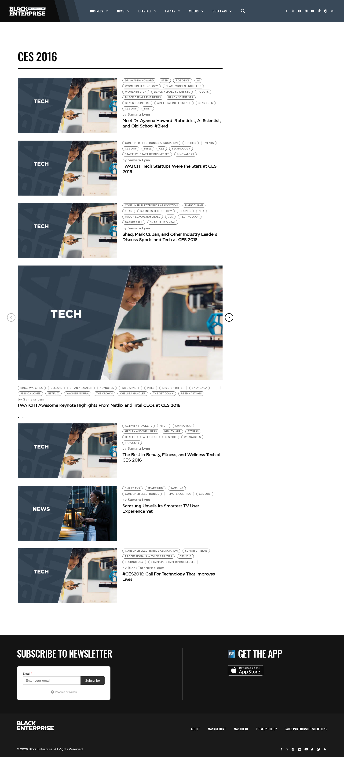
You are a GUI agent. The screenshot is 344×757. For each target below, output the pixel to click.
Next (229, 317)
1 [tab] (18, 417)
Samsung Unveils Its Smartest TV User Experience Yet (160, 508)
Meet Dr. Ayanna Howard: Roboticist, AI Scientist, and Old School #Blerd (171, 123)
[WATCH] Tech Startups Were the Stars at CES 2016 (169, 168)
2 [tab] (22, 417)
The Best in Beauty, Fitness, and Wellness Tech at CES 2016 (171, 457)
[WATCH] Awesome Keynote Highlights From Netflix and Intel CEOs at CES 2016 (99, 405)
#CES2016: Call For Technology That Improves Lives (168, 576)
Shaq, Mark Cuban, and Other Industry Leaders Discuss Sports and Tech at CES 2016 (169, 236)
